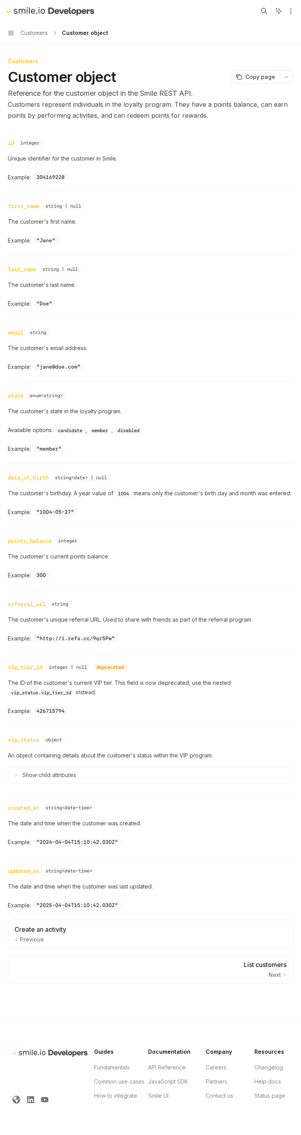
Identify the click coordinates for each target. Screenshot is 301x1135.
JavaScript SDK (168, 1081)
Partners (216, 1081)
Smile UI (158, 1095)
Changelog (268, 1067)
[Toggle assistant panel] (278, 11)
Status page (269, 1095)
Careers (216, 1067)
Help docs (267, 1081)
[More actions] (291, 10)
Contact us (219, 1095)
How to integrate (115, 1095)
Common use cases (119, 1081)
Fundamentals (112, 1067)
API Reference (167, 1067)
